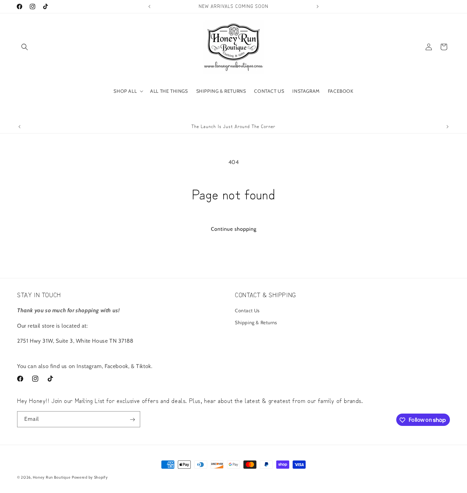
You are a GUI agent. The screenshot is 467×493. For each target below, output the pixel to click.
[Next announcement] (317, 6)
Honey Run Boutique (52, 477)
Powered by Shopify (90, 477)
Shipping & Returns (256, 322)
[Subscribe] (132, 420)
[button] (24, 46)
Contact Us (247, 310)
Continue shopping (233, 229)
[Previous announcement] (149, 6)
